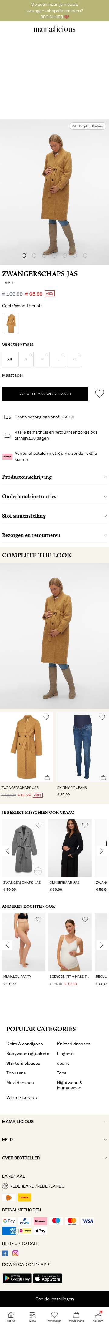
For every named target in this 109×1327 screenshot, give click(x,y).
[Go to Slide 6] (75, 255)
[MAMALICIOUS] (54, 31)
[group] (23, 856)
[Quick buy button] (47, 778)
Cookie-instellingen (54, 1299)
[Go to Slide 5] (65, 255)
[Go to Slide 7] (85, 255)
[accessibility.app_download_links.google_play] (17, 1283)
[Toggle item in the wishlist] (99, 394)
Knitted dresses (74, 1044)
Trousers (16, 1073)
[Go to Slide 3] (44, 255)
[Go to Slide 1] (24, 255)
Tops (62, 1073)
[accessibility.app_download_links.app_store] (47, 1283)
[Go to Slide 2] (34, 255)
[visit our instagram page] (15, 1255)
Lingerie (65, 1053)
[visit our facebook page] (5, 1255)
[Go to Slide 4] (54, 255)
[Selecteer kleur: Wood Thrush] (11, 323)
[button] (9, 359)
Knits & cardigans (24, 1044)
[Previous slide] (7, 851)
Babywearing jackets (27, 1053)
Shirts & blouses (23, 1063)
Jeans (63, 1063)
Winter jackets (21, 1097)
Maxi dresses (20, 1082)
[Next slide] (102, 851)
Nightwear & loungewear (69, 1085)
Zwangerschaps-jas (40, 274)
